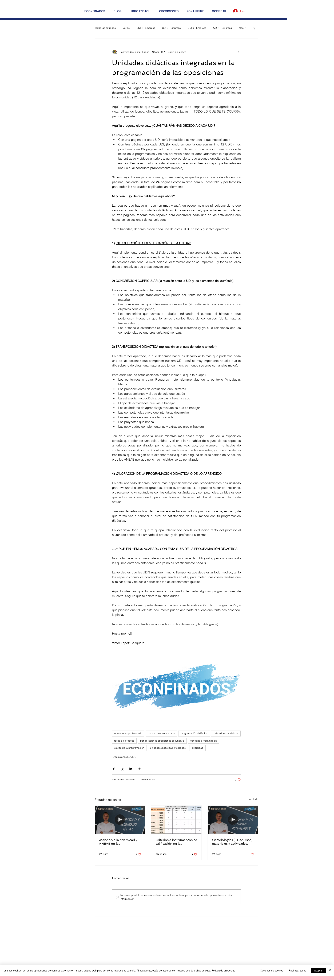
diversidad (197, 747)
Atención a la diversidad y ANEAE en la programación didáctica (118, 841)
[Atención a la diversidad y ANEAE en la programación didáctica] (120, 820)
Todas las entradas (105, 27)
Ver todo (253, 799)
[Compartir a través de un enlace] (139, 768)
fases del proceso (124, 740)
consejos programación (203, 740)
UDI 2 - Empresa (171, 27)
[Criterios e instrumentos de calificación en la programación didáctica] (176, 820)
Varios (126, 27)
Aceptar (318, 970)
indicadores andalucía (225, 733)
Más (241, 27)
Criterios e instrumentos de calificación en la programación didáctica (176, 841)
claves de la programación (129, 747)
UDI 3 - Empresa (197, 27)
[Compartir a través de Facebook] (113, 768)
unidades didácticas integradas (168, 747)
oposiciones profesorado (128, 733)
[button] (253, 28)
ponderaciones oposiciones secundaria (162, 740)
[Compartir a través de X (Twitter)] (122, 768)
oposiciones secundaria (161, 733)
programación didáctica (194, 733)
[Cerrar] (330, 970)
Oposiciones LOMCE (124, 756)
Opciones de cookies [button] (271, 970)
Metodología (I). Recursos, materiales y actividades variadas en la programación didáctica (232, 841)
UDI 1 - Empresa (146, 27)
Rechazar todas (297, 970)
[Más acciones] (239, 52)
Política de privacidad (223, 970)
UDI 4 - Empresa (222, 27)
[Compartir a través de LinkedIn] (130, 768)
